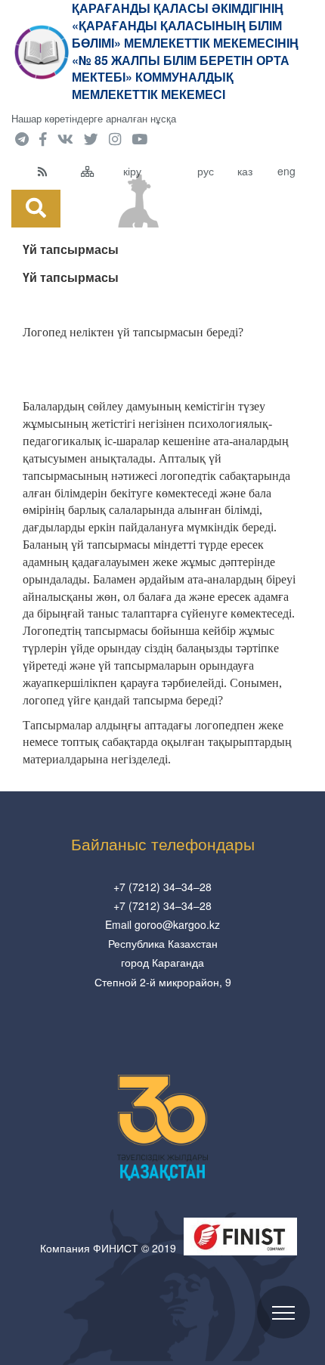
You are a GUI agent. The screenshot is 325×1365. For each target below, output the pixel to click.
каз (244, 170)
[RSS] (55, 170)
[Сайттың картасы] (98, 170)
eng (286, 170)
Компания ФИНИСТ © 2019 (108, 1247)
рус (205, 170)
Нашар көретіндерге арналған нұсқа (93, 118)
